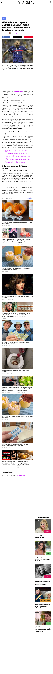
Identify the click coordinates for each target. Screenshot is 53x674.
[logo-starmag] (26, 2)
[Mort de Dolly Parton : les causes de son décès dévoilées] (43, 526)
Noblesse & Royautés (45, 600)
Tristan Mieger (15, 33)
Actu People (47, 531)
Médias (48, 553)
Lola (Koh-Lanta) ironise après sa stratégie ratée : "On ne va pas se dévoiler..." (42, 559)
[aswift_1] (26, 14)
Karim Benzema (18, 91)
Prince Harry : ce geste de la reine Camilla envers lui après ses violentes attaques (42, 606)
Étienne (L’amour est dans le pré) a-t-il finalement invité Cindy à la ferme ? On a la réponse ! (43, 629)
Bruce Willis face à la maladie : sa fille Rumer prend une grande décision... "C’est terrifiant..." (42, 582)
